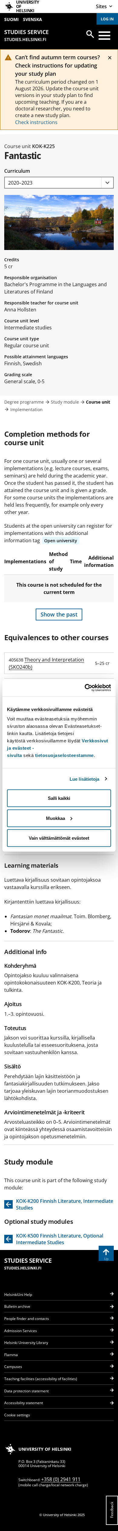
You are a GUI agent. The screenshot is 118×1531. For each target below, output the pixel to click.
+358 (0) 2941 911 (60, 1479)
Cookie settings (17, 1415)
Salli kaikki (59, 798)
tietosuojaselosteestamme (64, 755)
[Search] (90, 34)
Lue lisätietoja (85, 778)
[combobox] (59, 183)
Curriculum (17, 171)
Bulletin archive (17, 1306)
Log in (107, 19)
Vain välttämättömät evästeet (59, 838)
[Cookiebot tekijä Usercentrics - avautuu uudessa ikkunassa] (85, 688)
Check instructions (36, 122)
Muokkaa (55, 818)
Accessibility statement (23, 1402)
